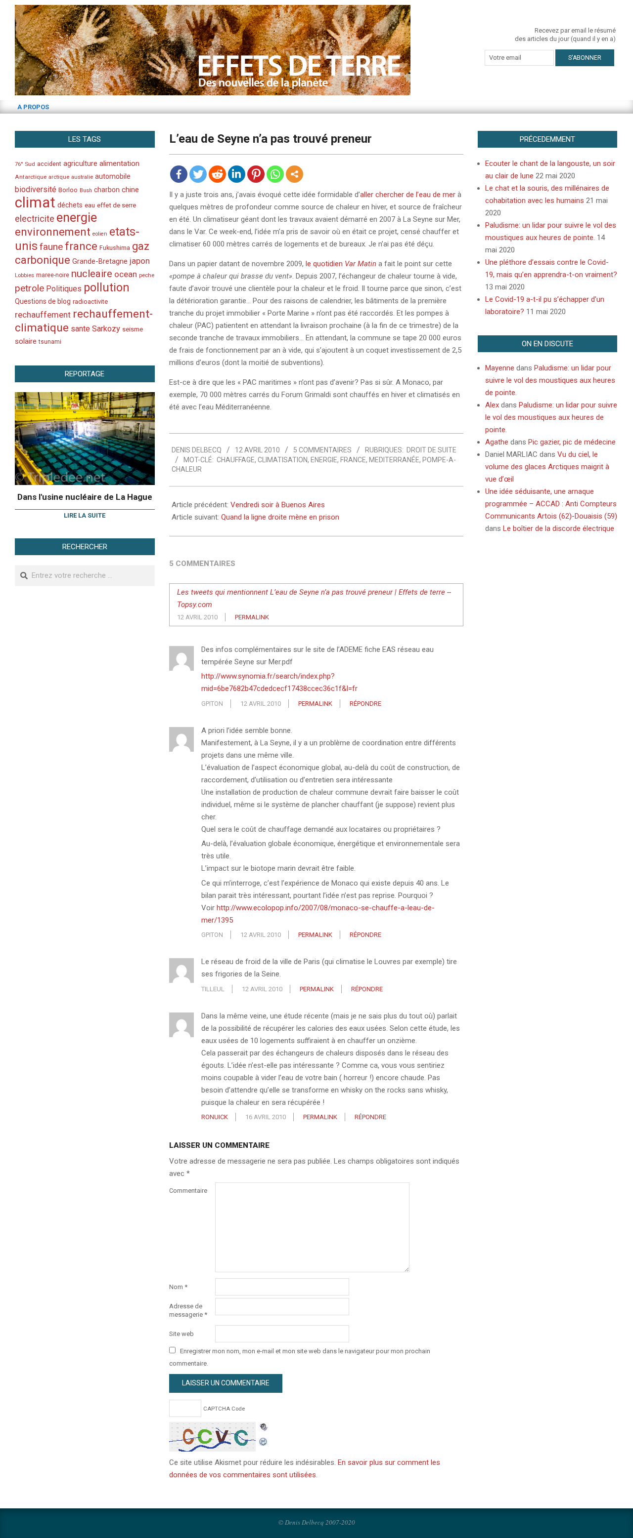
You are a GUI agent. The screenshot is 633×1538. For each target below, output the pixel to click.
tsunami (50, 341)
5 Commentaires (322, 450)
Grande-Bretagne (100, 261)
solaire (26, 341)
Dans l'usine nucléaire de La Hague (84, 497)
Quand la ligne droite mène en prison (280, 517)
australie (82, 177)
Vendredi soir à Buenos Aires (277, 504)
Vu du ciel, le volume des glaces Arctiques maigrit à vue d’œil (547, 467)
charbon (107, 190)
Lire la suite (84, 515)
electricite (34, 218)
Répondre (365, 703)
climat (35, 202)
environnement (52, 231)
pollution (107, 287)
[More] (294, 174)
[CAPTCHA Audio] (263, 1427)
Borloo (68, 190)
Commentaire (188, 1190)
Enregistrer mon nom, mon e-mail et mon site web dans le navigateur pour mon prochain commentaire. (299, 1357)
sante (80, 328)
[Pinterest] (256, 174)
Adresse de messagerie (188, 1310)
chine (130, 189)
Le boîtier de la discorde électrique (558, 528)
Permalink (252, 617)
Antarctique (30, 176)
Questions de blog (43, 301)
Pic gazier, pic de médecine (572, 442)
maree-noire (52, 275)
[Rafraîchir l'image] (263, 1440)
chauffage (236, 460)
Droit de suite (431, 450)
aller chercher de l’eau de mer (407, 194)
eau (90, 205)
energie (324, 460)
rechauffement (43, 315)
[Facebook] (178, 174)
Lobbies (24, 275)
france (353, 460)
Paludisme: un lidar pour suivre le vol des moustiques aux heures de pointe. (550, 380)
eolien (99, 234)
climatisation (283, 460)
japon (140, 261)
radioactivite (90, 301)
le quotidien (341, 263)
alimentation (119, 163)
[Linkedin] (236, 174)
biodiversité (35, 189)
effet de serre (116, 205)
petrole (29, 288)
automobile (113, 176)
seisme (132, 329)
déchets (70, 205)
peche (146, 275)
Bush (86, 190)
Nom (178, 1287)
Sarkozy (106, 328)
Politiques (64, 288)
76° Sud (25, 164)
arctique (58, 177)
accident (49, 163)
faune (51, 246)
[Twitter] (198, 174)
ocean (125, 274)
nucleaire (91, 274)
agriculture (80, 164)
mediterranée (394, 460)
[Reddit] (217, 174)
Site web (181, 1333)
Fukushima (114, 247)
